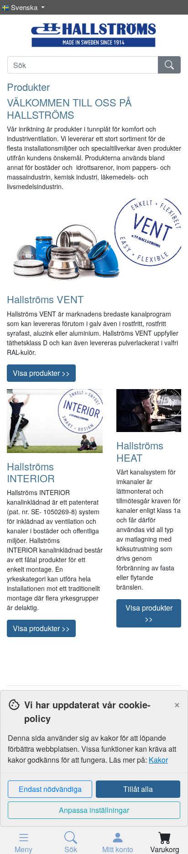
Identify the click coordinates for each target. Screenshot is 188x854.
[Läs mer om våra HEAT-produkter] (148, 409)
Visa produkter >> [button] (41, 373)
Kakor (158, 759)
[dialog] (94, 772)
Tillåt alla (138, 789)
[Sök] (169, 65)
